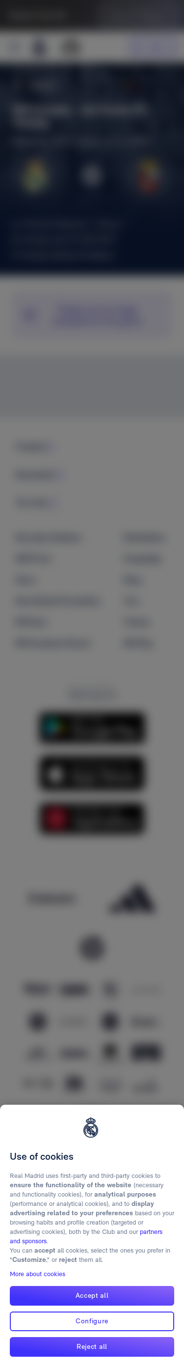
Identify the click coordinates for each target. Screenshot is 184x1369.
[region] (92, 1237)
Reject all (92, 1346)
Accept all (92, 1295)
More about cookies (37, 1274)
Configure (92, 1321)
